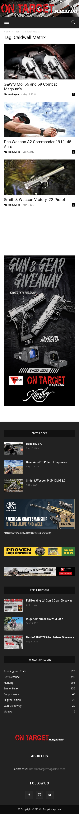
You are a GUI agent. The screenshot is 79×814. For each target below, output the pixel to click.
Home (7, 31)
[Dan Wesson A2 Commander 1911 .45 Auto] (39, 119)
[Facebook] (29, 795)
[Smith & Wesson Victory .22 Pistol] (39, 177)
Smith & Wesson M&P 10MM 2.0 (45, 480)
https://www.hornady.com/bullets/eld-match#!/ (27, 532)
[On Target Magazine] (39, 9)
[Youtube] (50, 795)
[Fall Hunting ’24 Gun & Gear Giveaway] (13, 605)
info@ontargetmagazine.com (47, 769)
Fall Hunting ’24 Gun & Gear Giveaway (49, 600)
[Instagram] (39, 795)
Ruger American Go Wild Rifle (44, 619)
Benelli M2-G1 (35, 443)
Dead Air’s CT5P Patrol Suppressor (48, 462)
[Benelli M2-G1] (13, 448)
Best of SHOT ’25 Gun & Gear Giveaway (50, 637)
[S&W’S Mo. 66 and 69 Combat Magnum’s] (39, 61)
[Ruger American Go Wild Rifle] (13, 624)
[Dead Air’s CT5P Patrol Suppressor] (13, 467)
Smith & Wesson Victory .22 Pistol (34, 199)
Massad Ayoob (12, 94)
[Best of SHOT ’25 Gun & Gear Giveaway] (13, 642)
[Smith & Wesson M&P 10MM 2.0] (13, 485)
